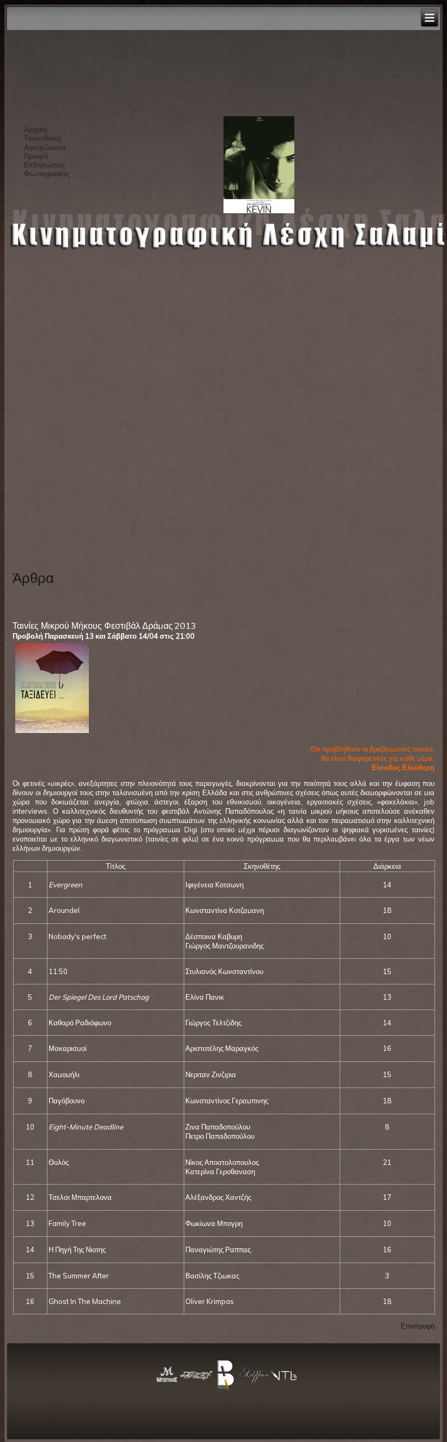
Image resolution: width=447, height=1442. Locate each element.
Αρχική (35, 129)
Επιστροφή (417, 1325)
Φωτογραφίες (47, 173)
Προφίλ (36, 156)
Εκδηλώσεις (44, 164)
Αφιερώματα (45, 147)
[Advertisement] (57, 387)
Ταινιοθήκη (42, 138)
